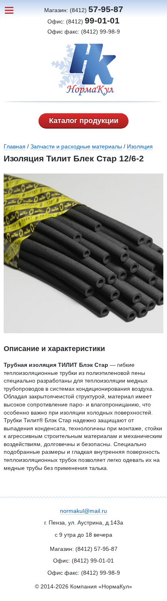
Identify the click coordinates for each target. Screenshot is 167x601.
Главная (15, 146)
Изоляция (140, 146)
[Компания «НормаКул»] (84, 69)
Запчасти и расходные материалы (76, 146)
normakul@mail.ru (83, 511)
